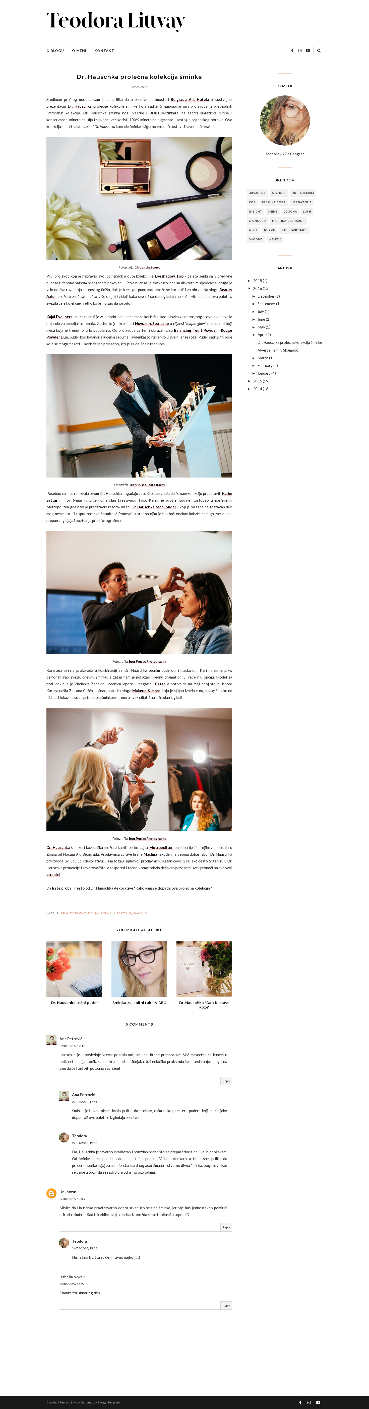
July (261, 311)
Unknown (67, 1191)
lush (307, 211)
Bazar (160, 684)
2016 (257, 288)
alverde (279, 193)
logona (290, 211)
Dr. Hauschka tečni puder (154, 507)
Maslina (150, 854)
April (262, 334)
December (266, 296)
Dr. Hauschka (79, 106)
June (261, 319)
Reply (226, 1081)
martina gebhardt (288, 221)
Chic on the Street (147, 267)
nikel (253, 230)
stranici (53, 874)
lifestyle (122, 913)
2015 (257, 381)
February (265, 365)
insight (255, 211)
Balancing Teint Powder (195, 330)
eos (252, 202)
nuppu (269, 230)
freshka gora (274, 202)
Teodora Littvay (70, 1402)
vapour (256, 239)
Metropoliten (161, 847)
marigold (257, 221)
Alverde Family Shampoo (278, 350)
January (264, 373)
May (261, 327)
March (263, 358)
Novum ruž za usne (152, 323)
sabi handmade (294, 230)
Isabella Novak (72, 1276)
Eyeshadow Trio (169, 276)
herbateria (302, 202)
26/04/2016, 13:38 (72, 1199)
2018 (257, 280)
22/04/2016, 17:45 (84, 1102)
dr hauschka (100, 913)
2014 (257, 388)
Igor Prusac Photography (147, 485)
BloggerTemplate (108, 1402)
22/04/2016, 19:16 (84, 1143)
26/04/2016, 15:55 (84, 1248)
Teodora (79, 1135)
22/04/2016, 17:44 (72, 1046)
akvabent (257, 193)
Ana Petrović (70, 1038)
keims (273, 211)
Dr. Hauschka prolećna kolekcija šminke (290, 342)
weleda (275, 239)
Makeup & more (146, 690)
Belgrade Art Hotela (190, 99)
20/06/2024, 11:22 (72, 1284)
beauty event (73, 913)
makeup (140, 913)
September (266, 303)
